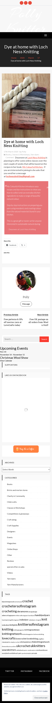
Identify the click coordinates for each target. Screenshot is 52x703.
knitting (7, 629)
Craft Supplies (13, 525)
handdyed (31, 615)
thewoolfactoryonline (9, 646)
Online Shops (12, 549)
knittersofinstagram (33, 624)
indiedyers (32, 620)
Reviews (10, 561)
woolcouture (32, 650)
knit (44, 619)
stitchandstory (25, 642)
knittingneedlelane (32, 630)
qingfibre (41, 639)
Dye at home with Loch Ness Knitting (24, 144)
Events (10, 537)
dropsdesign (33, 612)
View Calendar (6, 360)
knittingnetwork (12, 633)
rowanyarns (6, 642)
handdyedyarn (42, 615)
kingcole (38, 620)
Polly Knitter (26, 21)
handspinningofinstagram (10, 620)
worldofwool (13, 653)
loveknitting (32, 638)
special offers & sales (15, 567)
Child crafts (12, 502)
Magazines (11, 543)
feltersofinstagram (22, 615)
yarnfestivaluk (26, 653)
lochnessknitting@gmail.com (20, 176)
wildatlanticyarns (21, 650)
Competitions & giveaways (18, 514)
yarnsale (34, 653)
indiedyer (23, 619)
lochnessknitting (38, 634)
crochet (27, 601)
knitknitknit (6, 625)
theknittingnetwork (41, 642)
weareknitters (9, 650)
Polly (24, 151)
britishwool (18, 602)
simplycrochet (15, 642)
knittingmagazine (18, 630)
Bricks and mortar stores (17, 490)
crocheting (9, 611)
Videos (10, 573)
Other (9, 555)
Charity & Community (16, 496)
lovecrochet (21, 638)
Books (8, 154)
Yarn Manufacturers (15, 584)
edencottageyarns (9, 615)
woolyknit (5, 653)
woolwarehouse (41, 650)
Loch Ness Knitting (36, 157)
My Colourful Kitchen (32, 167)
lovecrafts (8, 638)
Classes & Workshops (21, 154)
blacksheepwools (8, 602)
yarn (19, 653)
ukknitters (37, 646)
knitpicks (14, 625)
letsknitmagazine (27, 634)
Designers (11, 531)
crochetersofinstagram (19, 606)
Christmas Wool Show (14, 357)
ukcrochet (23, 646)
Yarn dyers (34, 154)
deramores (23, 611)
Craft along (11, 519)
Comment (10, 157)
